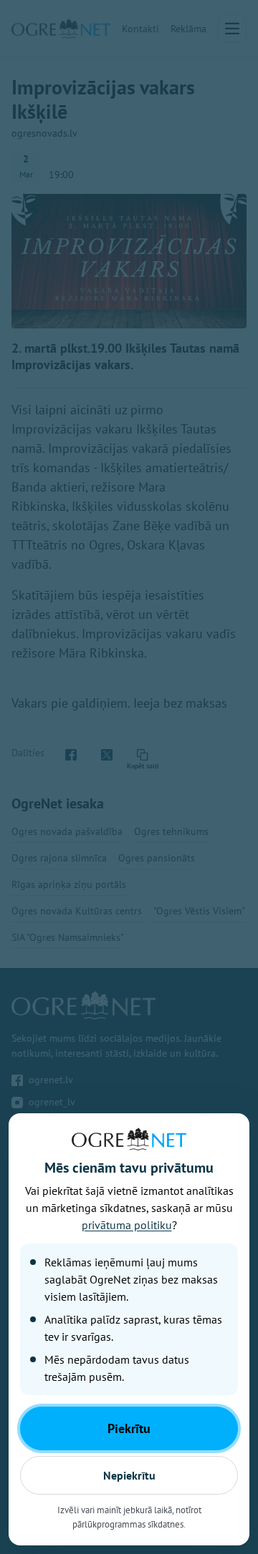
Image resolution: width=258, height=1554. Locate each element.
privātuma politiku (127, 1225)
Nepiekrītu (129, 1475)
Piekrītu (129, 1428)
